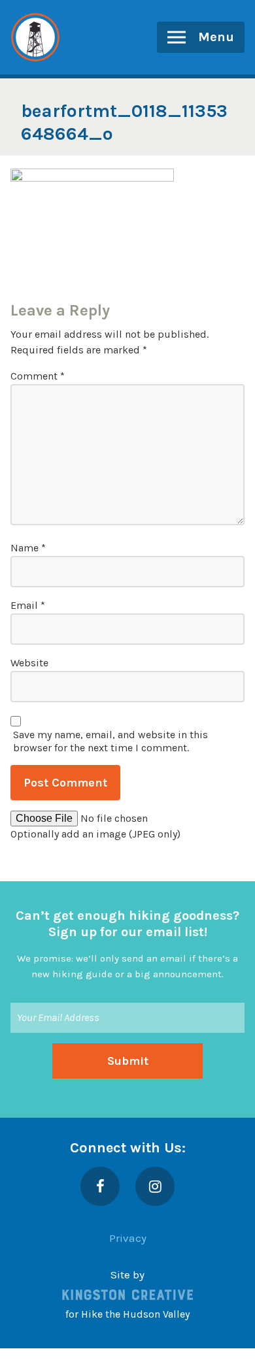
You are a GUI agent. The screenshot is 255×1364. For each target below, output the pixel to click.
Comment (37, 376)
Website (29, 663)
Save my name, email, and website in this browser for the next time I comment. (110, 741)
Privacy (127, 1237)
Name (28, 548)
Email (27, 605)
